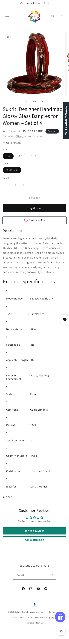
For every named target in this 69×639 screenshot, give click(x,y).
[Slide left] (27, 102)
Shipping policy (53, 617)
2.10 (35, 156)
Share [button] (9, 496)
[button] (7, 16)
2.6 (22, 156)
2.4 (10, 156)
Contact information (36, 623)
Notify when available (66, 120)
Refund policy (55, 612)
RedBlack (13, 170)
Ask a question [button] (34, 540)
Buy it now (34, 208)
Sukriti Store (21, 612)
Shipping (20, 136)
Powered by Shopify (36, 612)
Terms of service (35, 617)
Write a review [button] (34, 531)
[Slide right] (42, 102)
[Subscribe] (52, 575)
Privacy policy (18, 617)
